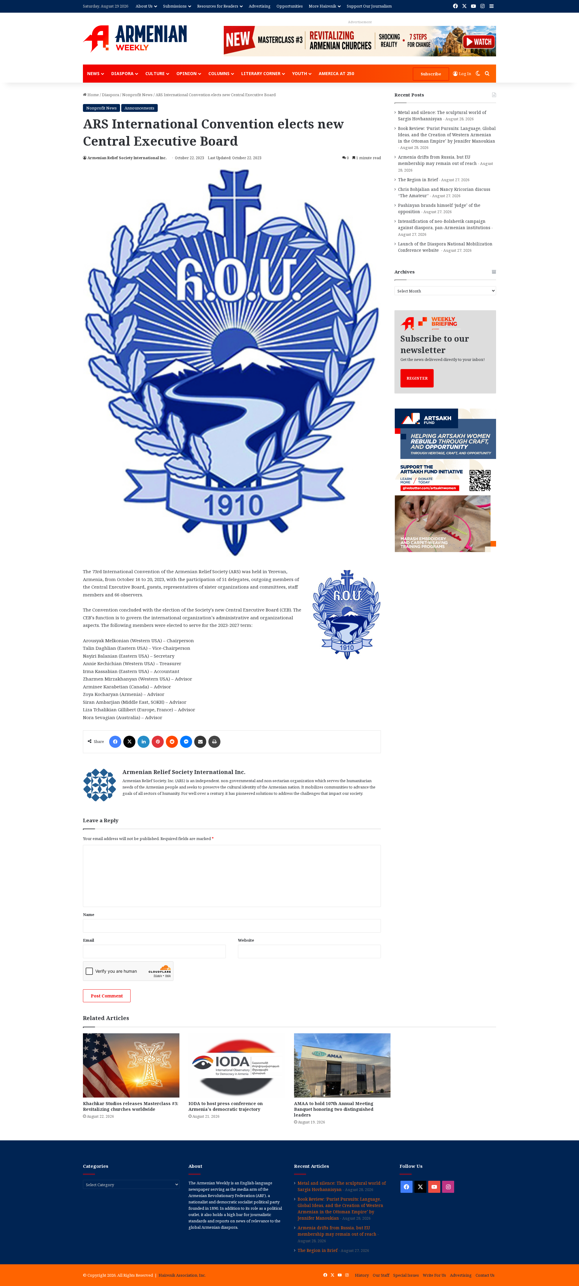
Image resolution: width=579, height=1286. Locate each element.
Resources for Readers (217, 6)
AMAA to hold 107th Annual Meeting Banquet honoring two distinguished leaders (333, 1109)
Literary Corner (260, 73)
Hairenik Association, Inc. (182, 1275)
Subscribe (431, 74)
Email (88, 940)
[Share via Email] (200, 742)
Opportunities (290, 6)
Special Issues (406, 1275)
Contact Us (485, 1275)
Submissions (175, 6)
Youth (299, 73)
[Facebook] (115, 742)
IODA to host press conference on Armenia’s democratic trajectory (225, 1106)
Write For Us (434, 1275)
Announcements (139, 108)
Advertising (260, 6)
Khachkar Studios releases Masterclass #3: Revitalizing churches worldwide (130, 1106)
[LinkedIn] (144, 742)
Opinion (186, 73)
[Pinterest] (158, 742)
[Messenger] (186, 742)
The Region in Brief (418, 179)
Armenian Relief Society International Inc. (127, 157)
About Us (144, 6)
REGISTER (417, 378)
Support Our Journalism (369, 6)
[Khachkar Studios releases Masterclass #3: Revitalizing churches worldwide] (131, 1065)
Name (88, 914)
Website (246, 940)
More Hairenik (322, 6)
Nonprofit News (137, 94)
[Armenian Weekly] (135, 38)
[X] (129, 742)
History (362, 1275)
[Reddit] (172, 742)
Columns (218, 73)
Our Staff (381, 1275)
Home (93, 94)
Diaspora (122, 73)
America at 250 (336, 73)
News (93, 73)
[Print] (214, 742)
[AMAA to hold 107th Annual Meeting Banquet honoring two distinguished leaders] (342, 1065)
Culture (155, 73)
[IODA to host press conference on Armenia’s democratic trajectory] (236, 1065)
